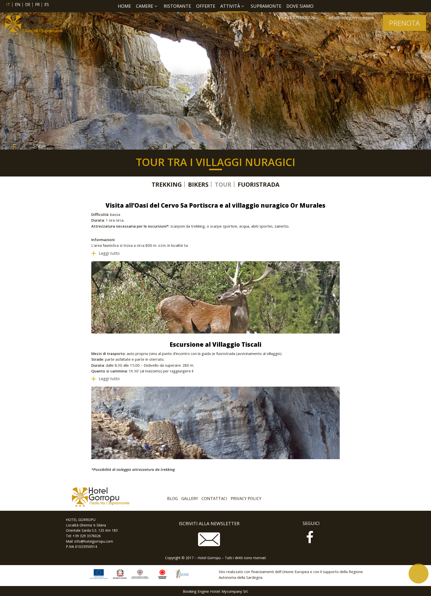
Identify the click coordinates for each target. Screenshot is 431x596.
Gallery (189, 498)
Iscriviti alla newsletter (209, 523)
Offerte (205, 6)
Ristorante (177, 6)
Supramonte (266, 6)
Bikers (198, 184)
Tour (223, 184)
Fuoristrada (259, 184)
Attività (230, 6)
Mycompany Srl (234, 591)
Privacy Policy (246, 498)
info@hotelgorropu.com (351, 17)
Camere (144, 6)
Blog (172, 498)
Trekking (167, 184)
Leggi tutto (109, 253)
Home (124, 6)
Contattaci (214, 498)
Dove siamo (300, 6)
